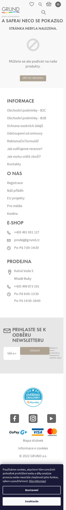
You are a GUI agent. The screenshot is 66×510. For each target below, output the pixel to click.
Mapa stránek (33, 440)
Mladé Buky (22, 278)
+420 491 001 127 (26, 232)
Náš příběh (15, 190)
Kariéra (12, 213)
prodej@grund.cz (27, 240)
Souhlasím (32, 501)
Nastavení (31, 490)
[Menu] (58, 4)
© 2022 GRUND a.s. (33, 456)
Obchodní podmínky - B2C (26, 110)
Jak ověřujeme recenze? (24, 149)
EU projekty (15, 198)
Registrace (15, 183)
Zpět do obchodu (33, 78)
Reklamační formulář (23, 141)
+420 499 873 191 (26, 286)
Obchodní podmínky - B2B (26, 118)
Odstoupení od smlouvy (24, 133)
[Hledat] (40, 4)
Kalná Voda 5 (23, 271)
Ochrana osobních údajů (25, 126)
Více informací (37, 481)
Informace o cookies (33, 448)
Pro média (14, 206)
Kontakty (14, 164)
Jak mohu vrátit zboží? (24, 156)
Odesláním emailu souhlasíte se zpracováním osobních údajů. (55, 353)
